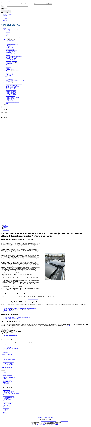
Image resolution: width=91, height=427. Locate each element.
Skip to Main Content (5, 1)
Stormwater (8, 52)
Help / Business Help (8, 364)
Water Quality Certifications (12, 59)
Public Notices (6, 76)
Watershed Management (11, 58)
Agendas (8, 34)
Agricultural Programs (10, 40)
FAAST (5, 376)
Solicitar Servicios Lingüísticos (9, 378)
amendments (6, 230)
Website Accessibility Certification (45, 417)
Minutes (7, 35)
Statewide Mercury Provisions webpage (11, 318)
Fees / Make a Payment (8, 362)
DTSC (48, 424)
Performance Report (7, 381)
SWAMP (8, 55)
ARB (37, 424)
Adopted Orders (9, 73)
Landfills (8, 46)
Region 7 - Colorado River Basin (13, 97)
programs (5, 227)
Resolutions (8, 75)
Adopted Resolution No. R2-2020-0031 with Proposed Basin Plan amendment (19, 308)
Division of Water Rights (11, 88)
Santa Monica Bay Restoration (12, 102)
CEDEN (5, 372)
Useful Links (6, 383)
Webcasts (8, 38)
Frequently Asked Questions (9, 397)
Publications (8, 67)
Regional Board (6, 29)
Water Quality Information (11, 61)
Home (4, 28)
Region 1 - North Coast (11, 90)
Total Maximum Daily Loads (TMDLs (14, 56)
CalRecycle (41, 424)
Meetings (8, 33)
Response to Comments (8, 310)
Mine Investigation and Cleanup (12, 47)
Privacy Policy (6, 408)
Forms (7, 68)
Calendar (8, 32)
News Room (6, 62)
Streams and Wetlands (10, 53)
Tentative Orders (9, 71)
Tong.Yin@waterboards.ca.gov (10, 335)
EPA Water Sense (7, 347)
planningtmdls (6, 228)
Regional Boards (64, 421)
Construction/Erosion (10, 43)
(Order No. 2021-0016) (33, 299)
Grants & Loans (6, 398)
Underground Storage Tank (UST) (13, 57)
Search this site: (4, 7)
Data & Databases (7, 374)
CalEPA (7, 103)
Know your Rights (7, 363)
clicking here (67, 325)
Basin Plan (8, 41)
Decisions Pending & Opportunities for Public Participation (11, 393)
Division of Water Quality (11, 87)
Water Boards (6, 82)
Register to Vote (6, 352)
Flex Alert (5, 351)
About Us (5, 18)
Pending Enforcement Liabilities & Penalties (15, 80)
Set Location (49, 3)
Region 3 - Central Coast (11, 92)
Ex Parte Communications (9, 359)
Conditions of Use (7, 406)
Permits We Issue (7, 360)
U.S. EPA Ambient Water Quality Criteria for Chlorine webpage (16, 317)
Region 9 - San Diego (10, 99)
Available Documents (10, 69)
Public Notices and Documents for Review (15, 78)
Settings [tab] (5, 21)
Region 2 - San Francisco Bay (12, 91)
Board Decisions (7, 70)
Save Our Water (6, 349)
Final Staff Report (7, 309)
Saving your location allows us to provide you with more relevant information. (17, 3)
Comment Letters (6, 311)
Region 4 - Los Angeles (11, 93)
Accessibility (6, 409)
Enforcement (8, 45)
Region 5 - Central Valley (11, 94)
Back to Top (5, 405)
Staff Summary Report (8, 307)
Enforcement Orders (10, 74)
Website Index (6, 384)
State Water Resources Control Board (14, 84)
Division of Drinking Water (11, 85)
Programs (5, 39)
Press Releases (9, 63)
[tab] (1, 2)
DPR (45, 424)
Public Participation (10, 81)
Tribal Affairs (6, 382)
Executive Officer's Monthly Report (13, 36)
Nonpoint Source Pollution (11, 50)
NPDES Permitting (10, 49)
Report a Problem (7, 403)
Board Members (9, 30)
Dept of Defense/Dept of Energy (13, 44)
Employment (6, 394)
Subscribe (5, 20)
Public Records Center (8, 402)
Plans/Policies (6, 400)
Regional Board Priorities (8, 391)
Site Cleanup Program (10, 51)
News (7, 64)
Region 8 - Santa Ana (10, 98)
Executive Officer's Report (8, 396)
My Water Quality (9, 100)
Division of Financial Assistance (12, 86)
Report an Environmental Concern (10, 348)
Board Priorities (6, 390)
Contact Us (5, 19)
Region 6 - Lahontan (10, 96)
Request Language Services (9, 377)
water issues (5, 226)
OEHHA (53, 424)
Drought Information (7, 375)
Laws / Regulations (7, 399)
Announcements (9, 65)
